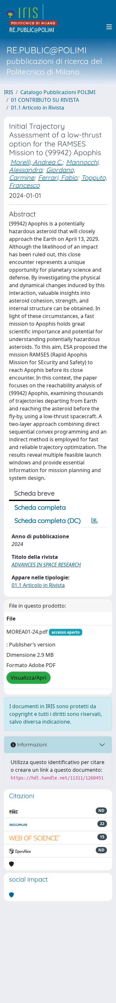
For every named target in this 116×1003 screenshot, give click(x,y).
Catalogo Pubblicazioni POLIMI (57, 92)
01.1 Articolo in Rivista (37, 107)
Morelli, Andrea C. (36, 162)
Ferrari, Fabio (57, 177)
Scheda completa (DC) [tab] (48, 520)
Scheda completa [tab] (40, 507)
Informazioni (31, 744)
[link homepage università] (33, 27)
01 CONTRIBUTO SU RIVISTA (45, 99)
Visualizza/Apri (28, 677)
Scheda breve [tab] (34, 493)
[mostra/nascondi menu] (109, 27)
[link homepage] (23, 11)
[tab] (94, 520)
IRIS (8, 92)
